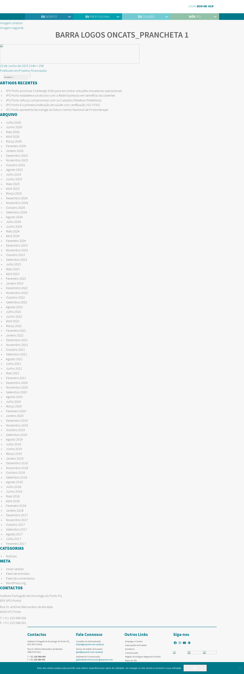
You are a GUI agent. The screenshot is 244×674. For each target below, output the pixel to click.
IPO (195, 16)
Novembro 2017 (17, 520)
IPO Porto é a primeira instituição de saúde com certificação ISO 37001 (53, 105)
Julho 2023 (13, 264)
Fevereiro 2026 (16, 146)
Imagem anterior (11, 23)
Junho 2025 (14, 179)
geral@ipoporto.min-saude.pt (89, 652)
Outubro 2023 (15, 255)
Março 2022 (14, 326)
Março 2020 (14, 406)
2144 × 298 (36, 66)
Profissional (97, 16)
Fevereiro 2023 (16, 278)
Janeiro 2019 (14, 458)
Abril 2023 (12, 274)
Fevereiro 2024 (16, 241)
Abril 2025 (12, 188)
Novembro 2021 (17, 345)
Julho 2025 (13, 174)
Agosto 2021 (14, 359)
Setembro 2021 (16, 354)
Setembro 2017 (16, 529)
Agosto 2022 (14, 307)
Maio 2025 (13, 184)
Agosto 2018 (14, 482)
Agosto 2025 (14, 170)
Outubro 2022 (15, 297)
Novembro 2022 (17, 293)
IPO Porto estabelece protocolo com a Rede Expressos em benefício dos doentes (60, 95)
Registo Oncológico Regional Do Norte (143, 656)
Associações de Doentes (136, 645)
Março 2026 (14, 141)
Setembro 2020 (16, 392)
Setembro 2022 (16, 302)
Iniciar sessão (15, 569)
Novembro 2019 (17, 425)
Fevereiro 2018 (16, 506)
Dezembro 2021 (17, 340)
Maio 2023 (13, 269)
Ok (195, 668)
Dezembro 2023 (17, 245)
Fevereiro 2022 (16, 330)
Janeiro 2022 (14, 335)
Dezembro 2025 (17, 155)
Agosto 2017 (14, 534)
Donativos (129, 649)
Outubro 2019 (15, 430)
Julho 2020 (13, 401)
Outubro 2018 (15, 472)
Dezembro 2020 (17, 383)
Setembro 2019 (16, 435)
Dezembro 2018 (17, 463)
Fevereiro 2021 (16, 378)
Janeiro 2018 (14, 510)
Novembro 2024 (17, 203)
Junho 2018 (14, 491)
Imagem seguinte (12, 28)
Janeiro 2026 (14, 151)
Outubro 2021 (15, 349)
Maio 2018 (13, 496)
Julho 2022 (13, 311)
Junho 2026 (14, 127)
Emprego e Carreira (134, 641)
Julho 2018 (13, 487)
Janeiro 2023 (14, 283)
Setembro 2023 (16, 259)
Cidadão (146, 16)
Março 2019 (14, 453)
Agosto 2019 (14, 439)
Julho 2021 (13, 364)
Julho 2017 (13, 539)
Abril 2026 (12, 136)
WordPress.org (16, 583)
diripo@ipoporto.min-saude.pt (90, 644)
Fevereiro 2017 (16, 543)
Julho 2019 (13, 444)
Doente (49, 16)
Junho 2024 (14, 226)
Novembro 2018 (17, 468)
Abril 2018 (12, 501)
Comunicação (131, 652)
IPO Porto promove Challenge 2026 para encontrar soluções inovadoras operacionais (64, 91)
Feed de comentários (20, 578)
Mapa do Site (131, 660)
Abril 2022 (12, 321)
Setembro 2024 (16, 212)
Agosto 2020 (14, 397)
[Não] (240, 668)
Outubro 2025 (15, 165)
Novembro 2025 (17, 160)
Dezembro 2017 (17, 515)
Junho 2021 (14, 368)
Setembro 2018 (16, 477)
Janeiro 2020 (14, 416)
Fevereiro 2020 (16, 411)
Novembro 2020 (17, 387)
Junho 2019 (14, 449)
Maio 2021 (13, 373)
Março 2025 (14, 193)
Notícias (11, 556)
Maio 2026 (13, 132)
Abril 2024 (12, 236)
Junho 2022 (14, 316)
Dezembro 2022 (17, 288)
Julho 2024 (13, 222)
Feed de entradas (18, 573)
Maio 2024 (13, 231)
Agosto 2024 (14, 217)
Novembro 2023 (17, 250)
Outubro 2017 (15, 524)
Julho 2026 (13, 122)
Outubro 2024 (15, 207)
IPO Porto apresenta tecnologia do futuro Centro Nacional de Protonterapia (57, 110)
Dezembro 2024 (17, 198)
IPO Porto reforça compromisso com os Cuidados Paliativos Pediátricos (53, 100)
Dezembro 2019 (17, 420)
